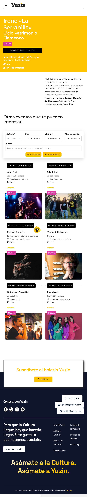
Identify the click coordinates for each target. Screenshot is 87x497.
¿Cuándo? (10, 134)
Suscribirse (43, 379)
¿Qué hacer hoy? (52, 154)
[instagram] (11, 409)
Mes (27, 134)
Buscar (8, 144)
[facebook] (5, 409)
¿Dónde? (49, 134)
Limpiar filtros (33, 154)
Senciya (69, 490)
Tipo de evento (72, 134)
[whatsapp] (17, 409)
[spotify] (22, 409)
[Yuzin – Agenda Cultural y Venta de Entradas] (18, 3)
